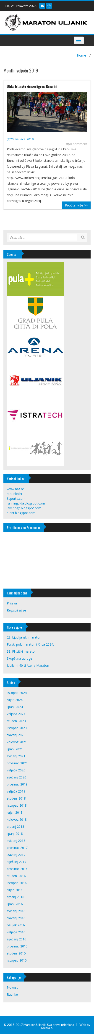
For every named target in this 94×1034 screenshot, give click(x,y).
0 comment (78, 144)
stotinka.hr (14, 494)
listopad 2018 (17, 805)
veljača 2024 (16, 714)
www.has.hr (15, 489)
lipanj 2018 (15, 833)
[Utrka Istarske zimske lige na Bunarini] (47, 114)
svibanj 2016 (16, 911)
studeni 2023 (16, 721)
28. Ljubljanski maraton (24, 637)
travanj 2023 (16, 735)
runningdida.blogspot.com (26, 503)
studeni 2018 (16, 798)
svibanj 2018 (16, 840)
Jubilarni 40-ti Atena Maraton (28, 665)
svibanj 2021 (16, 756)
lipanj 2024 (15, 707)
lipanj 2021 (15, 749)
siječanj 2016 (16, 939)
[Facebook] (49, 6)
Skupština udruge (19, 658)
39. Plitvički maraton (22, 651)
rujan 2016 (15, 890)
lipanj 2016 (15, 904)
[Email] (42, 6)
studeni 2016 (16, 876)
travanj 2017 (16, 855)
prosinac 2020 (17, 763)
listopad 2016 (17, 883)
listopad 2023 (17, 728)
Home (81, 55)
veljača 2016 (16, 932)
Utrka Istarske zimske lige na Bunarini (32, 86)
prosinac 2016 (17, 869)
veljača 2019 (16, 791)
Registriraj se (16, 610)
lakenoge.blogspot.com (24, 508)
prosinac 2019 (17, 784)
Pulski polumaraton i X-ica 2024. (30, 644)
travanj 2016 (16, 918)
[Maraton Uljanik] (45, 22)
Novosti (12, 987)
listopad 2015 (17, 960)
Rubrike (12, 994)
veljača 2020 (16, 770)
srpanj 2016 (15, 897)
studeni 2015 (16, 953)
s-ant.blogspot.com (21, 513)
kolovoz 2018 (17, 819)
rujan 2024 (15, 700)
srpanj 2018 (15, 826)
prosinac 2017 (17, 847)
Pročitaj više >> (76, 205)
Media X (47, 1028)
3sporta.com (16, 498)
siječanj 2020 (16, 777)
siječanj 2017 (16, 862)
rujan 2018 (15, 812)
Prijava (12, 603)
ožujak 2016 (16, 925)
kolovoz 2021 (17, 742)
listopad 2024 (17, 693)
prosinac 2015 (17, 946)
